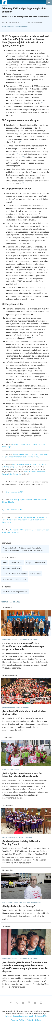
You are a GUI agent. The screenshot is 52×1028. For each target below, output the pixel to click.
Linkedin (41, 1002)
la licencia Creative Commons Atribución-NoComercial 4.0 (25, 1016)
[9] (46, 358)
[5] (17, 154)
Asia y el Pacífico (16, 562)
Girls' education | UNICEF (14, 492)
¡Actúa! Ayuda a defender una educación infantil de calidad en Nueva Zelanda (26, 767)
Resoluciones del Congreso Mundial (15, 26)
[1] (27, 70)
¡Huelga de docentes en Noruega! (26, 895)
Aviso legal (15, 1020)
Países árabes (35, 574)
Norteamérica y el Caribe (12, 568)
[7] (23, 183)
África (5, 562)
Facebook (10, 1002)
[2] (42, 102)
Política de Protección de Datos (30, 1020)
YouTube (22, 1002)
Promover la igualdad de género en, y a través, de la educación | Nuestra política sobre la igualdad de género (23, 549)
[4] (21, 142)
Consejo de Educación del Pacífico (15, 574)
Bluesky (35, 1002)
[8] (32, 337)
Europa (28, 562)
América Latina (40, 562)
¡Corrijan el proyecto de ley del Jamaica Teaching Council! (26, 834)
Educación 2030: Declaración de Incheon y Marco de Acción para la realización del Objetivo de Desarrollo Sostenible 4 (24, 519)
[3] (17, 115)
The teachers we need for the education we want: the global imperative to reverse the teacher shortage (25, 455)
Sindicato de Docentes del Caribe (14, 579)
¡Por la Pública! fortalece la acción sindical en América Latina (26, 703)
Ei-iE (3, 3)
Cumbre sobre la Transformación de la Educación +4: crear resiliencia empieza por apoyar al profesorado (26, 637)
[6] (23, 156)
